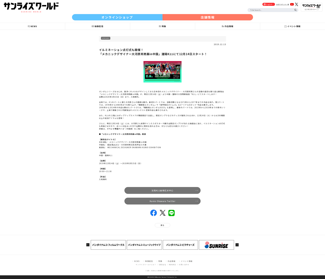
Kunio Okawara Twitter (162, 201)
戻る (163, 225)
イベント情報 (186, 261)
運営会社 (162, 264)
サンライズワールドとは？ (146, 264)
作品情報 (171, 261)
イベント (105, 38)
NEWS (137, 261)
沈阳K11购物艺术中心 (162, 190)
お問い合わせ (184, 264)
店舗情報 (208, 17)
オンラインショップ (117, 17)
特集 (160, 261)
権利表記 (172, 264)
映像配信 (149, 261)
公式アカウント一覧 (282, 4)
